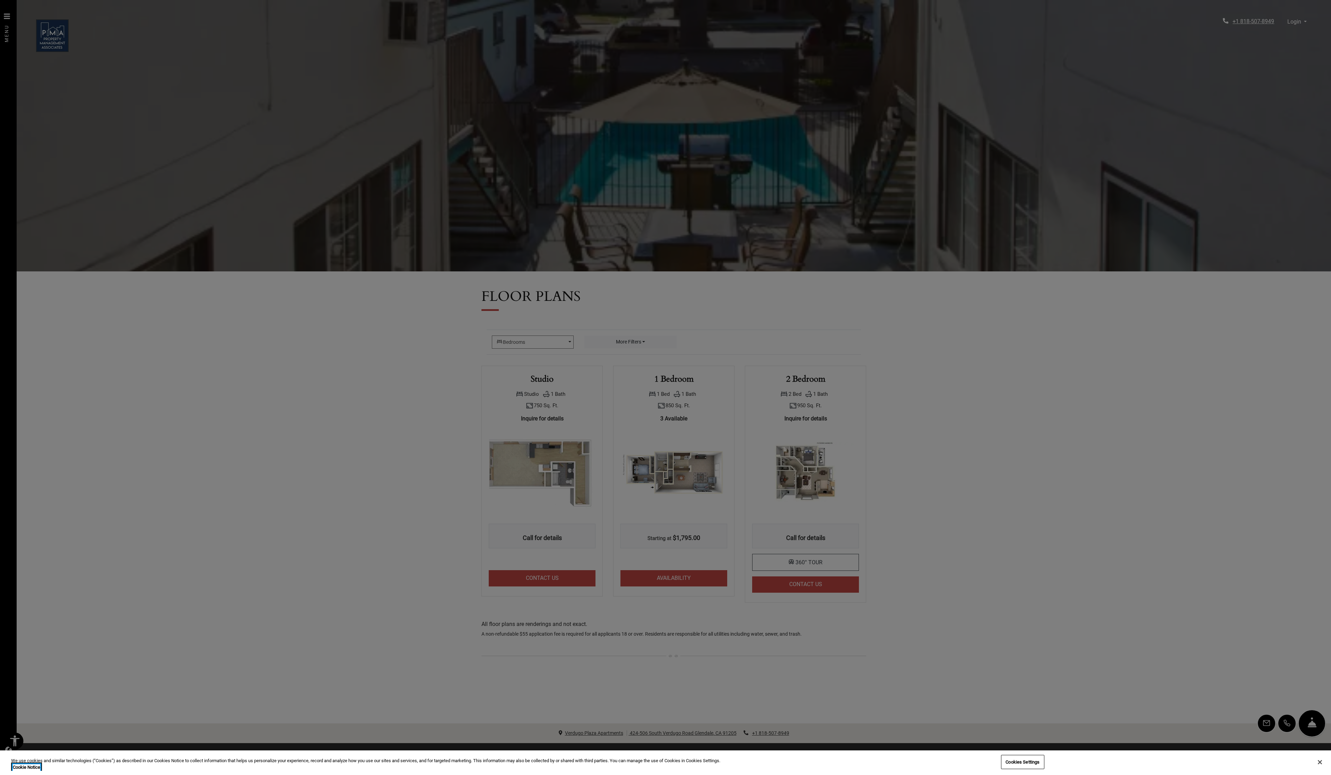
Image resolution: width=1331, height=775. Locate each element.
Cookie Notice (26, 767)
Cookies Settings (1022, 762)
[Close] (1320, 762)
